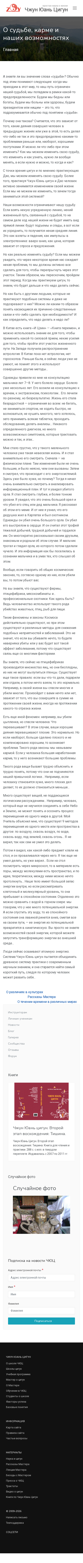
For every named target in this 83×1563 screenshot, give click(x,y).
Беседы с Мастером (18, 1475)
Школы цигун (14, 1368)
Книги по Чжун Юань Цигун (22, 1496)
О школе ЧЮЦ (14, 1363)
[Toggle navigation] (75, 8)
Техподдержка (15, 1522)
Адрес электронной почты (24, 1270)
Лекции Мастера (16, 1469)
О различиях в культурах (24, 992)
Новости (13, 1025)
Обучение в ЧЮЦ (16, 1390)
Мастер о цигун (15, 1379)
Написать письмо (16, 1517)
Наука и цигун (14, 1458)
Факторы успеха (16, 1401)
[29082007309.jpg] (41, 1214)
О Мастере (12, 1385)
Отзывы (13, 1050)
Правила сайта (15, 1432)
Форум (12, 1056)
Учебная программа (18, 1374)
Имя (10, 1286)
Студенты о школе (17, 1396)
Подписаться (43, 1321)
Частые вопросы (16, 1438)
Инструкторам (17, 1012)
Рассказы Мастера (42, 997)
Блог (11, 1031)
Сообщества (16, 1044)
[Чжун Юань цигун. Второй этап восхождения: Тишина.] (41, 1101)
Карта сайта (13, 1427)
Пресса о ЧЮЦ (15, 1480)
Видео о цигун (14, 1491)
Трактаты (12, 1486)
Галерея (13, 1037)
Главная (10, 49)
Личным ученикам (20, 1019)
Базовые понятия (17, 1407)
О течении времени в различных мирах (48, 1002)
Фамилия (13, 1303)
